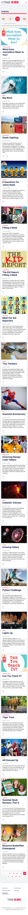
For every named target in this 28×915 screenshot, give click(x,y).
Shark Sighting (10, 137)
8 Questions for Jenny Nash (10, 183)
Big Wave (7, 97)
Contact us (5, 888)
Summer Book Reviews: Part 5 (10, 801)
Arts (3, 411)
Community (5, 225)
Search (26, 2)
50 (19, 877)
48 (12, 877)
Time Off (4, 797)
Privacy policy (17, 888)
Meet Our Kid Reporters (9, 319)
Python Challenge (11, 590)
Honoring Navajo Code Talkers (11, 458)
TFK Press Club (6, 47)
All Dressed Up (10, 760)
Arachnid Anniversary (13, 414)
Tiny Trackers (9, 363)
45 (21, 873)
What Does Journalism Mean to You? (13, 52)
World (3, 95)
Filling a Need (9, 227)
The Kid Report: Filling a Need (10, 273)
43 (13, 873)
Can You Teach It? (12, 675)
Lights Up (7, 633)
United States (5, 270)
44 (17, 873)
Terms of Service (6, 890)
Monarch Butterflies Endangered (13, 847)
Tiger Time (8, 717)
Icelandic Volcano (11, 502)
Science (4, 179)
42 (9, 873)
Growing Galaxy (10, 547)
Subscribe (16, 890)
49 (16, 877)
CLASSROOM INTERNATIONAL (5, 893)
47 (8, 877)
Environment (5, 135)
